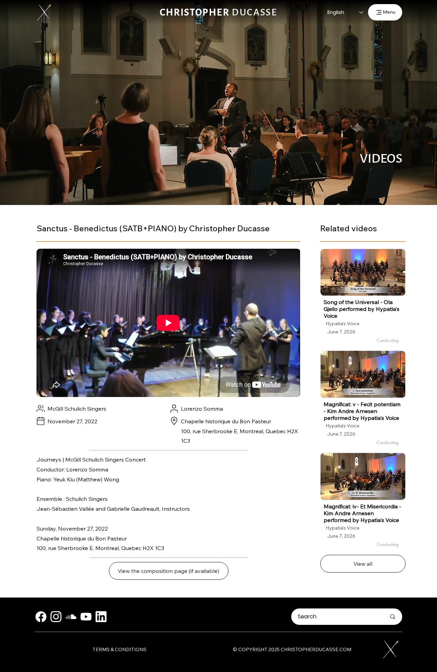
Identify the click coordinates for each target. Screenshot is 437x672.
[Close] (41, 617)
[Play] (363, 272)
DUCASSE (219, 12)
